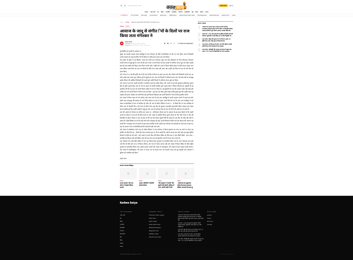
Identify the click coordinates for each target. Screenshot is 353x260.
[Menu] (121, 5)
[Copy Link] (174, 43)
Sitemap (209, 224)
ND (122, 43)
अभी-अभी (152, 12)
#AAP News (152, 218)
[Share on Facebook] (168, 43)
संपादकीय (174, 12)
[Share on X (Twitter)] (171, 43)
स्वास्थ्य (201, 12)
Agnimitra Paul (225, 15)
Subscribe (223, 5)
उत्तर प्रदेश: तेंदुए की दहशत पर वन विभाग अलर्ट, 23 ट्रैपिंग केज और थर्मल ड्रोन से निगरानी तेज (190, 230)
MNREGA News (173, 15)
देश (158, 12)
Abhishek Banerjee (214, 15)
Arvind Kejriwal (153, 15)
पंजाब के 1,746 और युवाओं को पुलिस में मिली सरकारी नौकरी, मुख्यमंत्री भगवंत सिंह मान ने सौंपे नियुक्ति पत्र (190, 224)
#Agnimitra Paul (153, 231)
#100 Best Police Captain (156, 215)
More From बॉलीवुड (127, 165)
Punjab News (235, 15)
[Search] (125, 5)
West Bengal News (202, 15)
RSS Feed (210, 221)
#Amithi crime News (155, 237)
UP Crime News (135, 15)
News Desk (128, 42)
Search (209, 218)
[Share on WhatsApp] (164, 43)
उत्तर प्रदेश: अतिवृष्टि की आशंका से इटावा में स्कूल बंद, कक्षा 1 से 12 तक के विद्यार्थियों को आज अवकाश (191, 239)
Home (146, 12)
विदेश (162, 12)
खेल (193, 12)
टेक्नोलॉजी (187, 12)
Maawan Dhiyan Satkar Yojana (187, 15)
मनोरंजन (181, 12)
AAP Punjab (144, 15)
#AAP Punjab (153, 221)
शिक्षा (196, 12)
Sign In (231, 5)
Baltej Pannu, (163, 15)
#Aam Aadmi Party (154, 224)
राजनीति (168, 12)
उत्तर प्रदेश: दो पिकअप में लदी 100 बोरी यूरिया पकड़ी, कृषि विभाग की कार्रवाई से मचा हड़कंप (189, 235)
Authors (209, 215)
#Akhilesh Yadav (153, 234)
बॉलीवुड (127, 22)
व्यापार (206, 12)
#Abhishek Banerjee (155, 227)
